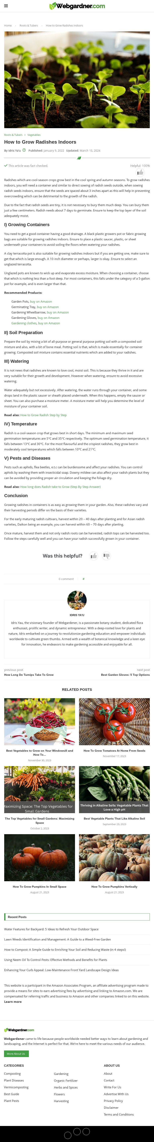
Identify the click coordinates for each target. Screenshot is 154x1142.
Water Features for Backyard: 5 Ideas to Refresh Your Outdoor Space (51, 929)
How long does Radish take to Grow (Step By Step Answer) (60, 487)
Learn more (13, 1002)
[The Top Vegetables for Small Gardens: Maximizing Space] (39, 789)
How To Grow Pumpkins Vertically (114, 886)
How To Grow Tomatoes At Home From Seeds (114, 750)
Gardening (61, 1073)
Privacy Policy (113, 1100)
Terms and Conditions (119, 1114)
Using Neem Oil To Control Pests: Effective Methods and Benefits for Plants (55, 960)
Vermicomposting (16, 1087)
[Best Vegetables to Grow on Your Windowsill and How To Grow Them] (39, 721)
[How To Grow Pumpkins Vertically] (114, 857)
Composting (12, 1073)
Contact (109, 1080)
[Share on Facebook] (89, 579)
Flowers (59, 1094)
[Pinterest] (86, 1135)
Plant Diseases (14, 1080)
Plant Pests (11, 1100)
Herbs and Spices (66, 1087)
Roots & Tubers (29, 25)
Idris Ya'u (14, 150)
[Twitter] (77, 1135)
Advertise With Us (116, 1094)
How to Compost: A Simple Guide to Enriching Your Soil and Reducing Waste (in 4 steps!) (65, 950)
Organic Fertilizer (66, 1080)
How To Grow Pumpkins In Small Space (39, 886)
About (108, 1073)
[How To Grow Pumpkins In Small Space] (39, 857)
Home (8, 25)
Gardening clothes (23, 323)
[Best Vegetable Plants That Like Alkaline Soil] (114, 789)
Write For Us (112, 1087)
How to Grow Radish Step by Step (43, 415)
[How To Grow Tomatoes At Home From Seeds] (114, 721)
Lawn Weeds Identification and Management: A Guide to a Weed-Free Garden (57, 939)
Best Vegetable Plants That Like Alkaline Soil (114, 818)
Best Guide (11, 1094)
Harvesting (61, 1101)
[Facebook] (67, 1135)
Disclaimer (111, 1107)
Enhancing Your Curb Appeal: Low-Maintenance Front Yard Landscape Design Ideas (61, 970)
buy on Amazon (41, 301)
